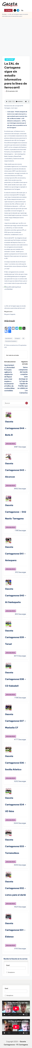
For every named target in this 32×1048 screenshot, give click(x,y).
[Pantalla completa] (26, 1014)
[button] (8, 10)
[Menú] (22, 10)
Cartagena (17, 338)
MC (23, 338)
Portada (4, 14)
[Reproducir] (4, 1014)
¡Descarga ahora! (10, 443)
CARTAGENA (9, 59)
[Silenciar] (24, 1014)
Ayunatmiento (8, 338)
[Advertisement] (16, 36)
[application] (16, 1008)
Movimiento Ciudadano (11, 341)
